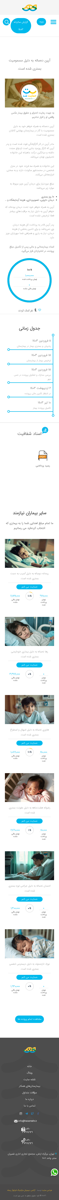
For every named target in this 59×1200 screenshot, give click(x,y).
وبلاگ (29, 1073)
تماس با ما (29, 1106)
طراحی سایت (47, 1190)
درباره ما (29, 1099)
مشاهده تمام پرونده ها (29, 1019)
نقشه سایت (29, 1080)
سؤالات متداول (29, 1093)
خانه (29, 1066)
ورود (41, 22)
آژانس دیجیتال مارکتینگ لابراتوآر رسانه (21, 1190)
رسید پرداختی (43, 466)
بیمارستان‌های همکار (29, 1086)
